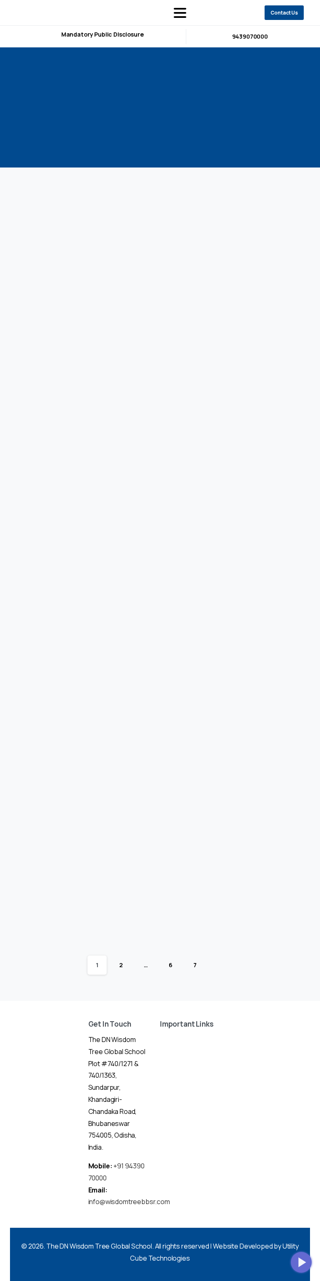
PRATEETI (53, 518)
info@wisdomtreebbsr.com (129, 1201)
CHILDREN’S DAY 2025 (59, 907)
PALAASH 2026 (148, 524)
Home (137, 109)
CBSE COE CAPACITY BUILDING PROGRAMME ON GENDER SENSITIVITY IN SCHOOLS (157, 336)
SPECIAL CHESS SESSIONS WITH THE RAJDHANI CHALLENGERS (256, 718)
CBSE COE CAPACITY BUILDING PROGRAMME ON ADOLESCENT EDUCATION (253, 324)
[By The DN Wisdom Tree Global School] (44, 213)
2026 (167, 109)
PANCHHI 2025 (52, 682)
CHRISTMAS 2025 (250, 513)
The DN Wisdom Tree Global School (99, 1246)
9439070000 (250, 36)
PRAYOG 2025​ (158, 683)
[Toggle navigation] (180, 13)
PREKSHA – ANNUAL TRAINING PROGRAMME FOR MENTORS (61, 330)
